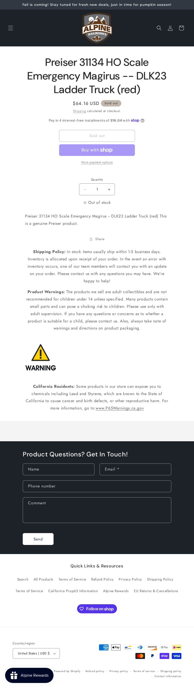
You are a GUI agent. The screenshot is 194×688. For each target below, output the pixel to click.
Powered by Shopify (67, 671)
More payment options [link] (97, 162)
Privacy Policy (130, 579)
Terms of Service (72, 579)
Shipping (79, 111)
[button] (10, 28)
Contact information (168, 676)
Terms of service (144, 671)
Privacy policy (118, 671)
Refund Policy (102, 579)
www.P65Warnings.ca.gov (120, 408)
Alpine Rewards (116, 590)
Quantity (97, 179)
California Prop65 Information (73, 590)
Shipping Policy (160, 579)
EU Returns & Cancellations (156, 590)
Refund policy (95, 671)
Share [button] (100, 238)
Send (38, 539)
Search (23, 579)
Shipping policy (171, 671)
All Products (43, 579)
